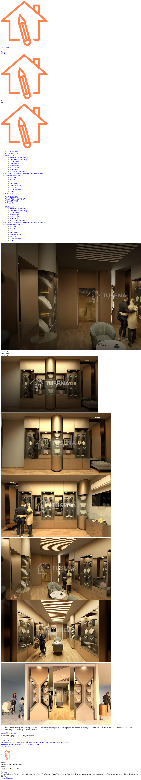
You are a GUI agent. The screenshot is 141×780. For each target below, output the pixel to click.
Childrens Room (15, 185)
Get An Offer (5, 47)
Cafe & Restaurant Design (19, 159)
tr (1, 51)
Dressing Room (15, 189)
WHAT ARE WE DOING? (15, 199)
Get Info (4, 772)
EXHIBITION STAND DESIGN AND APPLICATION (25, 173)
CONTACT (9, 193)
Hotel (12, 191)
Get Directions (6, 746)
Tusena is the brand (9, 734)
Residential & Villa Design (19, 157)
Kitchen (12, 179)
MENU (3, 53)
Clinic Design (14, 163)
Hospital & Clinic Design (18, 171)
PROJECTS (9, 156)
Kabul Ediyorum (7, 778)
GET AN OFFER (11, 154)
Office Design (14, 161)
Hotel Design (14, 169)
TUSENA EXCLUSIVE (14, 175)
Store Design (14, 167)
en (2, 49)
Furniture (13, 177)
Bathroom (13, 183)
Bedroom (13, 187)
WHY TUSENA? (11, 152)
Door (11, 181)
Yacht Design (14, 165)
